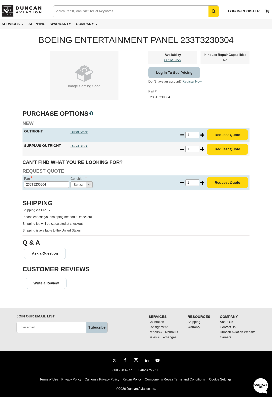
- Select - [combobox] (78, 184)
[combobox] (127, 11)
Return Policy (132, 379)
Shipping (37, 24)
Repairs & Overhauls (163, 332)
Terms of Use (49, 379)
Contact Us (228, 327)
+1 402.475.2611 (148, 370)
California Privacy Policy (102, 379)
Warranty (60, 24)
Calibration (156, 322)
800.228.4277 (122, 370)
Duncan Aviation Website (237, 332)
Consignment (158, 327)
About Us (226, 322)
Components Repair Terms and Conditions (175, 379)
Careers (225, 337)
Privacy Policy (71, 379)
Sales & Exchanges (162, 337)
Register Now (192, 81)
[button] (213, 11)
